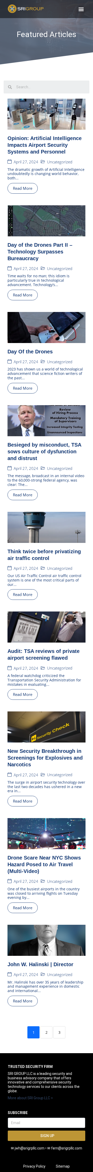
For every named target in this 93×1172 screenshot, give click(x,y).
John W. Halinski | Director (40, 964)
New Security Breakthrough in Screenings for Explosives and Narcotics (45, 757)
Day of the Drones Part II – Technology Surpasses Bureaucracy (39, 251)
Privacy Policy (34, 1166)
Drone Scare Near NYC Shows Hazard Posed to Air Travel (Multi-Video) (44, 864)
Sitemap (63, 1166)
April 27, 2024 (26, 162)
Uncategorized (59, 161)
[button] (81, 9)
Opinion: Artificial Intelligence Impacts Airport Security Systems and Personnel (44, 145)
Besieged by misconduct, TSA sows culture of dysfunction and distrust (44, 451)
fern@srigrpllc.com (66, 1148)
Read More (22, 188)
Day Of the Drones (30, 351)
